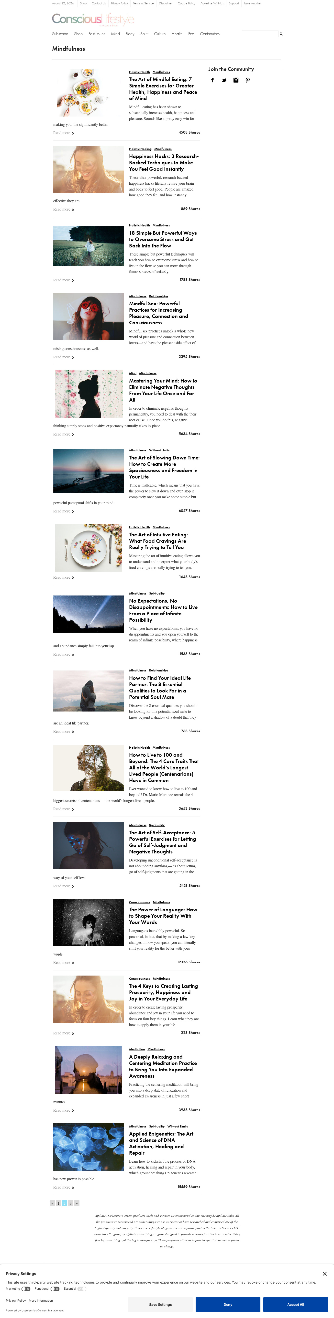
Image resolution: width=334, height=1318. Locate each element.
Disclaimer (166, 3)
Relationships (158, 296)
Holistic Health (139, 72)
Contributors (210, 34)
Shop (83, 3)
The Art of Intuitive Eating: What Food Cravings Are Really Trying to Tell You (158, 541)
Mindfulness (161, 72)
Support (234, 3)
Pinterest (248, 80)
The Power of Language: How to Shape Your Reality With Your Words (163, 916)
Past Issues (97, 34)
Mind (115, 34)
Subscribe (60, 34)
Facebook (212, 80)
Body (130, 34)
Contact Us (99, 3)
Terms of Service (143, 3)
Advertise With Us (212, 3)
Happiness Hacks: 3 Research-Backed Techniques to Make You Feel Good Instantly (164, 163)
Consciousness (139, 902)
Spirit (144, 34)
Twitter (224, 80)
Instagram (236, 80)
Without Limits (159, 450)
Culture (160, 34)
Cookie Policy (186, 3)
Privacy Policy (119, 3)
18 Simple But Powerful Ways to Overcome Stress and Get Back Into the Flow (163, 240)
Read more (62, 132)
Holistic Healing (140, 149)
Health (177, 34)
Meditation (137, 1049)
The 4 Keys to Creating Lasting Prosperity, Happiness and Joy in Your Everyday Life (163, 993)
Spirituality (157, 593)
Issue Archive (252, 3)
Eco (191, 34)
